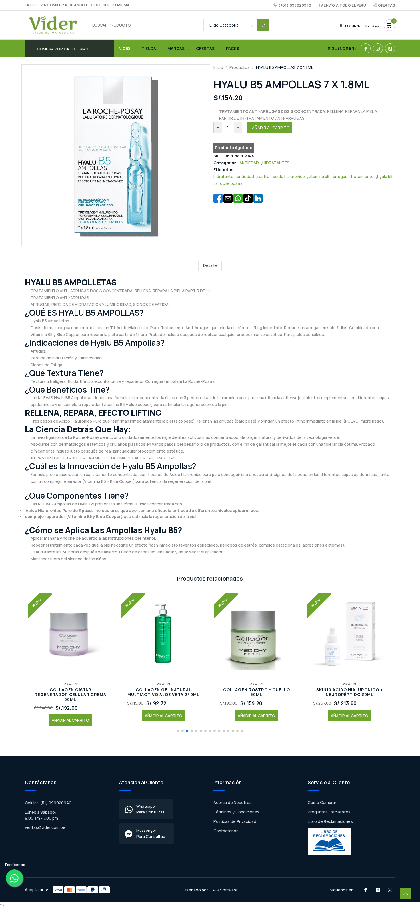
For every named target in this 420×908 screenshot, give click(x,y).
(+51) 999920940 (295, 5)
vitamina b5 (318, 176)
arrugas (340, 176)
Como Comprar (322, 802)
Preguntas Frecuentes (329, 812)
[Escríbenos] (14, 878)
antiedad (245, 176)
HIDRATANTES (275, 162)
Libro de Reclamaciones (330, 821)
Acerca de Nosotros (232, 802)
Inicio (123, 48)
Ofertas (386, 5)
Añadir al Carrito (270, 127)
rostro (263, 176)
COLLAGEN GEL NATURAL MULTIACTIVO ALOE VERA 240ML (163, 692)
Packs (232, 48)
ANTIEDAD (249, 162)
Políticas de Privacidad (234, 821)
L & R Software (224, 890)
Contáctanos (226, 830)
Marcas (176, 48)
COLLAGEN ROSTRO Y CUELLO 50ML (256, 692)
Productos (239, 67)
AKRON (70, 684)
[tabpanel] (210, 419)
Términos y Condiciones (236, 812)
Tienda (148, 48)
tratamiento (362, 176)
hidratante (223, 176)
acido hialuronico (289, 176)
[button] (178, 731)
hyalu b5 (385, 176)
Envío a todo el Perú (345, 5)
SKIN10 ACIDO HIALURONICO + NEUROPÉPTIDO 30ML (349, 692)
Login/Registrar (362, 25)
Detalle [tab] (210, 265)
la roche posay (228, 183)
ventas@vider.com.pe (45, 827)
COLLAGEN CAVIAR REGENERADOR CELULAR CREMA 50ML (70, 694)
